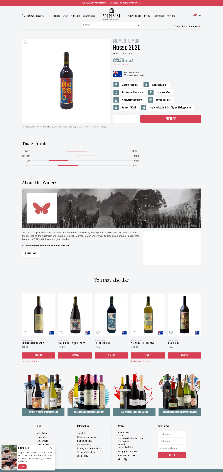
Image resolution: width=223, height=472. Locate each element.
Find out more (31, 254)
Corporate (159, 15)
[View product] (38, 314)
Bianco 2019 (173, 342)
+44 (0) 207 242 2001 (127, 451)
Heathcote (138, 92)
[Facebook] (119, 460)
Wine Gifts (75, 15)
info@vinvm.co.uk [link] (126, 455)
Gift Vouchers (134, 15)
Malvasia (160, 108)
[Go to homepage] (111, 13)
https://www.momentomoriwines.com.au (45, 246)
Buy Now (75, 356)
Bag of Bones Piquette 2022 (71, 342)
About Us (81, 433)
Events (147, 15)
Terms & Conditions (86, 452)
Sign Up (22, 466)
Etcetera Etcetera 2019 (33, 342)
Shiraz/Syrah (171, 108)
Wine (65, 15)
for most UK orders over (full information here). (111, 3)
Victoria (128, 75)
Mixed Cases (89, 15)
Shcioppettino (184, 108)
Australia (139, 75)
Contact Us (82, 456)
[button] (25, 42)
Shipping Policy (84, 440)
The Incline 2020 (102, 342)
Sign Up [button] (172, 455)
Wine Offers (42, 440)
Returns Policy (84, 444)
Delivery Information (87, 437)
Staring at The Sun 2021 (142, 342)
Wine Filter (42, 433)
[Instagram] (125, 460)
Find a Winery (43, 437)
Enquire (171, 119)
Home (57, 15)
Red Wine (129, 73)
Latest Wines (43, 444)
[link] (197, 16)
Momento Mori (127, 41)
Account (171, 15)
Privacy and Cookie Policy (89, 448)
